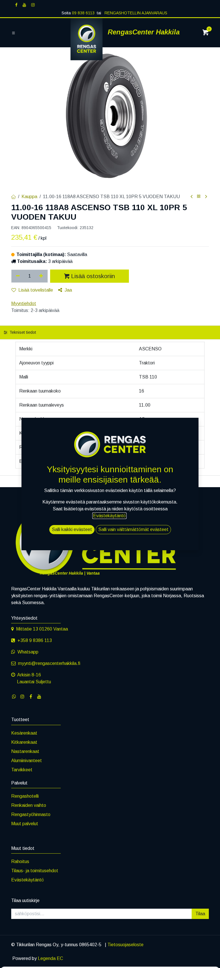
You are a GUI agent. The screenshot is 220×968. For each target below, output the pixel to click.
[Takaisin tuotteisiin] (198, 197)
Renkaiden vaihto (28, 805)
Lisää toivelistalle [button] (35, 290)
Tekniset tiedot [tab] (22, 332)
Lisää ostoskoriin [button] (93, 276)
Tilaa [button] (200, 913)
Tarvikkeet (21, 769)
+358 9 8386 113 (34, 640)
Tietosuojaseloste (125, 944)
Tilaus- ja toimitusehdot (34, 870)
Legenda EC (50, 958)
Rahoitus (20, 861)
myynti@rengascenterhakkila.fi (49, 663)
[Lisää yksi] (41, 276)
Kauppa (29, 196)
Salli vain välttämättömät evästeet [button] (133, 529)
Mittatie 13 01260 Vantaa (42, 629)
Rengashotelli (25, 796)
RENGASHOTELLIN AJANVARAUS (135, 13)
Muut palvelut (24, 823)
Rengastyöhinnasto (30, 814)
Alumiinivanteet (26, 760)
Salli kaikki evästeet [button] (72, 529)
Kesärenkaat (24, 733)
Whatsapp (27, 651)
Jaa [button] (68, 290)
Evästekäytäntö (27, 879)
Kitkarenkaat (24, 742)
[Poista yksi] (17, 276)
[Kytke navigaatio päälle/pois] (13, 33)
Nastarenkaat (25, 751)
